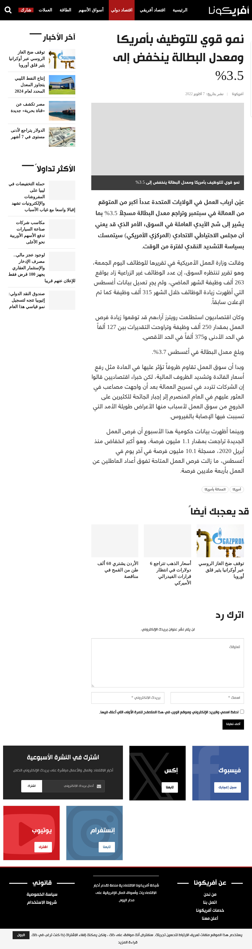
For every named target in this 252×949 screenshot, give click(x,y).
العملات (45, 10)
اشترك (32, 786)
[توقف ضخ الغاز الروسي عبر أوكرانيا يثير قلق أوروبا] (220, 541)
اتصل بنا (210, 903)
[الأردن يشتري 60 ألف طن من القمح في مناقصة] (115, 541)
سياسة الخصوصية (42, 895)
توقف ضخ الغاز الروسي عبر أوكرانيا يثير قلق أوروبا (27, 58)
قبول (21, 935)
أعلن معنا (210, 919)
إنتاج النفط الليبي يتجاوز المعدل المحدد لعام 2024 (30, 85)
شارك (26, 10)
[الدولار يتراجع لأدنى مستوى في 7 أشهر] (62, 137)
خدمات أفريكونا (210, 911)
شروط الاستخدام (42, 903)
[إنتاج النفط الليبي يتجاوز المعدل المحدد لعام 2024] (62, 85)
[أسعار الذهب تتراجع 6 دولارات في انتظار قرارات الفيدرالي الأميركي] (167, 541)
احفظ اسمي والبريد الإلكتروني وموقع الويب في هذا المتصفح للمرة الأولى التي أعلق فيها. (168, 712)
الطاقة (65, 10)
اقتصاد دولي (121, 10)
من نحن (210, 895)
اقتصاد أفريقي (152, 10)
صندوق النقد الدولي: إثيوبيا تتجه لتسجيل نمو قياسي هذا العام (27, 300)
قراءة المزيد (127, 942)
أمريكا (237, 489)
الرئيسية (180, 10)
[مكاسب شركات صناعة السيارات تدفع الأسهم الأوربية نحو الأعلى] (62, 229)
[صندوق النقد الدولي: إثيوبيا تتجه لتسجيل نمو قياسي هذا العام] (62, 300)
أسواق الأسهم (91, 10)
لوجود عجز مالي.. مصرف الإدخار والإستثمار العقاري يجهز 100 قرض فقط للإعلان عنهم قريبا (41, 268)
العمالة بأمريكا (215, 489)
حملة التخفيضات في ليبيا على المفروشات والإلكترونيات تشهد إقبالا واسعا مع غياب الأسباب (42, 197)
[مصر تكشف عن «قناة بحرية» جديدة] (62, 111)
